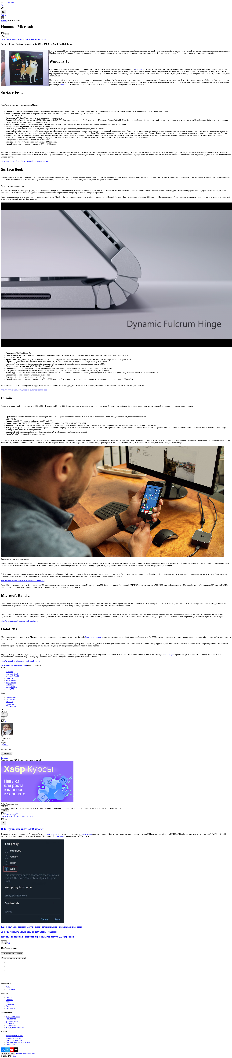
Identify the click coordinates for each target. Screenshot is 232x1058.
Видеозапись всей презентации (14, 665)
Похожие (19, 954)
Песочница (10, 1008)
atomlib (4, 21)
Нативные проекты (14, 1040)
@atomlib (4, 745)
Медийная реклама (13, 1038)
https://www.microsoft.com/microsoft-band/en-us (19, 621)
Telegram (4, 758)
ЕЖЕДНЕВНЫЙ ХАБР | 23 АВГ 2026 (17, 816)
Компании (10, 1004)
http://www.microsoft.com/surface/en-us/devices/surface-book (24, 390)
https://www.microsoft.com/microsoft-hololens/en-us (21, 661)
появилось (61, 836)
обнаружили (86, 834)
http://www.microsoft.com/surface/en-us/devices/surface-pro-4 (24, 161)
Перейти (5, 811)
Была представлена (93, 637)
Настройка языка (8, 1053)
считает (64, 84)
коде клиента (52, 834)
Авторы (9, 1006)
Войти (8, 987)
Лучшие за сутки (8, 954)
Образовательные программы (18, 1042)
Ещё (8, 943)
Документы (10, 1023)
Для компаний (12, 1021)
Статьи (9, 997)
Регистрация (11, 989)
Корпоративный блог (14, 1036)
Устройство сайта (13, 1017)
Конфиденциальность (15, 1027)
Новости (9, 1000)
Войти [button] (3, 15)
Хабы (8, 1002)
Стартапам (10, 1044)
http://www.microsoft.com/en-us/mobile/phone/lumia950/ (22, 581)
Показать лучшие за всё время (13, 958)
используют (170, 654)
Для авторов (11, 1019)
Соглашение (11, 1025)
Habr (14, 1056)
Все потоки (9, 2)
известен (138, 69)
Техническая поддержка (25, 1053)
